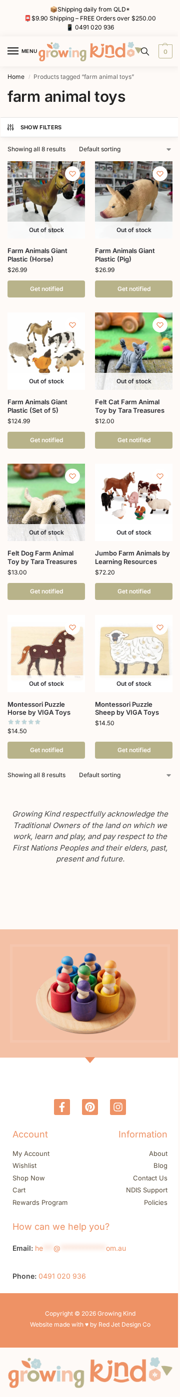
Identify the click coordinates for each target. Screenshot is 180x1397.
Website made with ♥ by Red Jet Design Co (90, 1324)
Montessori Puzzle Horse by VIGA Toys (39, 708)
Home (16, 76)
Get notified (46, 288)
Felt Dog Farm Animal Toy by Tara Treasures (42, 557)
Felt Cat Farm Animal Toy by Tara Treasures (129, 406)
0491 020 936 (94, 27)
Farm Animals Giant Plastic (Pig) (125, 255)
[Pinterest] (90, 1107)
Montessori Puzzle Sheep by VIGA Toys (127, 708)
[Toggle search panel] (145, 51)
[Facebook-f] (62, 1107)
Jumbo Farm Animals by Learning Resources (132, 557)
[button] (164, 51)
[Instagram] (118, 1107)
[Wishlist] (72, 173)
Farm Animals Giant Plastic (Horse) (38, 255)
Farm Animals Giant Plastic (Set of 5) (38, 406)
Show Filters (41, 127)
